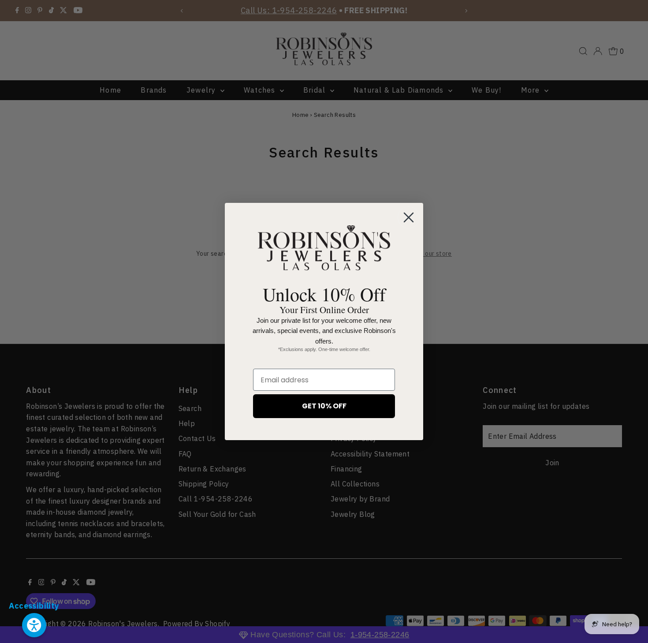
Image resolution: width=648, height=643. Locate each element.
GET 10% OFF (324, 406)
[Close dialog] (409, 217)
